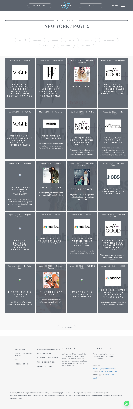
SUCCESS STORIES (23, 364)
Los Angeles (108, 40)
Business (37, 40)
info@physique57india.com (104, 368)
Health (88, 40)
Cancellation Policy (47, 358)
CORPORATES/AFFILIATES (48, 349)
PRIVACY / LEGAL (44, 366)
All (20, 40)
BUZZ (17, 359)
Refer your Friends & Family (24, 354)
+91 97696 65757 (109, 371)
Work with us (44, 353)
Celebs (55, 40)
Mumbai (47, 46)
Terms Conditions (46, 362)
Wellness (85, 46)
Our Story (20, 349)
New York (66, 46)
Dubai (72, 40)
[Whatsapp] (126, 403)
